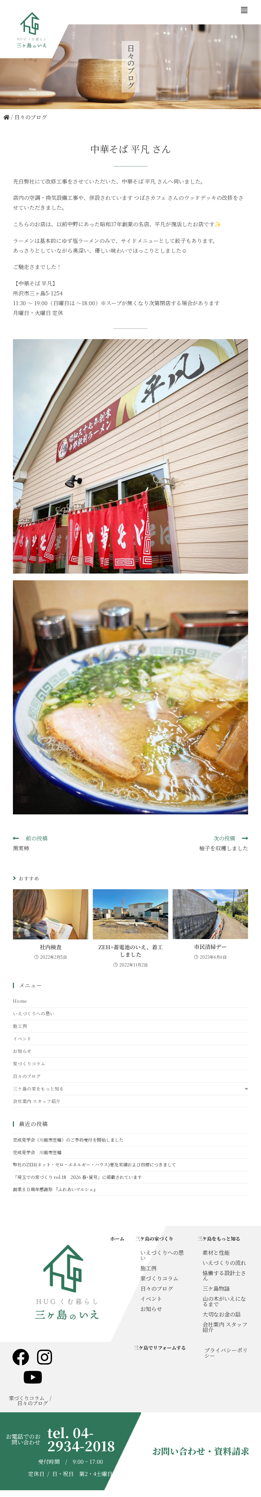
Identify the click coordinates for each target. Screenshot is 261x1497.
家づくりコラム (29, 1063)
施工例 (20, 1026)
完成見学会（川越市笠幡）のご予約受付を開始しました (68, 1140)
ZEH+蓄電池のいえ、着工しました (131, 950)
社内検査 (51, 947)
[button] (244, 9)
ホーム (117, 1238)
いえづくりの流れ (224, 1263)
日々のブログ (30, 117)
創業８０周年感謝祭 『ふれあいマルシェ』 (55, 1189)
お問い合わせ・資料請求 (200, 1451)
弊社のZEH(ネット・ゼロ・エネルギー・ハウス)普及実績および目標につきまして (94, 1164)
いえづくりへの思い (33, 1013)
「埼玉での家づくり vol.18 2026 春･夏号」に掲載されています (77, 1177)
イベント (22, 1038)
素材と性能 (216, 1252)
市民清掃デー (210, 947)
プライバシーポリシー (226, 1352)
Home (20, 1001)
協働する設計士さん (224, 1275)
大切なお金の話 (222, 1314)
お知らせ (22, 1051)
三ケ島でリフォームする (160, 1347)
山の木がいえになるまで (224, 1301)
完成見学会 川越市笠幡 (37, 1152)
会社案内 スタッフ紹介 (36, 1101)
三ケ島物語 (216, 1288)
